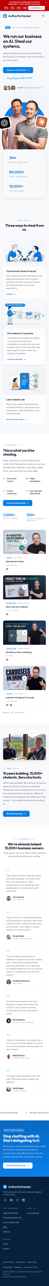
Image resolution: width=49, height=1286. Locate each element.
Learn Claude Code (11, 1222)
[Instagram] (17, 1200)
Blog (5, 1227)
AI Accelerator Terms (30, 1267)
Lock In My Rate (35, 8)
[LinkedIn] (23, 1200)
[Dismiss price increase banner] (45, 3)
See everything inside (16, 503)
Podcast (6, 1232)
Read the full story (15, 813)
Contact (6, 1248)
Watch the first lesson (16, 1165)
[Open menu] (43, 16)
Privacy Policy (21, 1262)
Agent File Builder (10, 1213)
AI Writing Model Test (12, 1218)
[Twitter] (5, 1200)
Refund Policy (7, 1267)
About (5, 1244)
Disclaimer (17, 1267)
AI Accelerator (33, 1213)
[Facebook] (11, 1200)
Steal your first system (17, 70)
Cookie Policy (32, 1262)
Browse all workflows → (15, 712)
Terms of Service (8, 1262)
